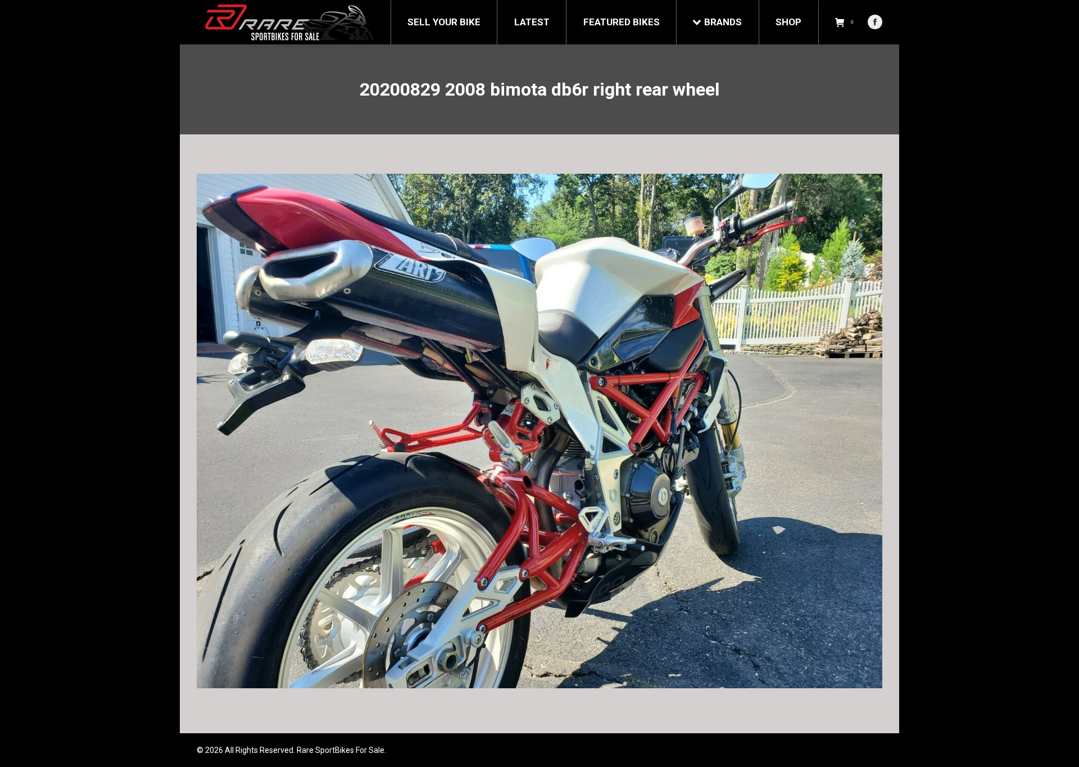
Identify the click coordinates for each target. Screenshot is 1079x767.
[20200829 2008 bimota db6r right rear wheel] (539, 431)
